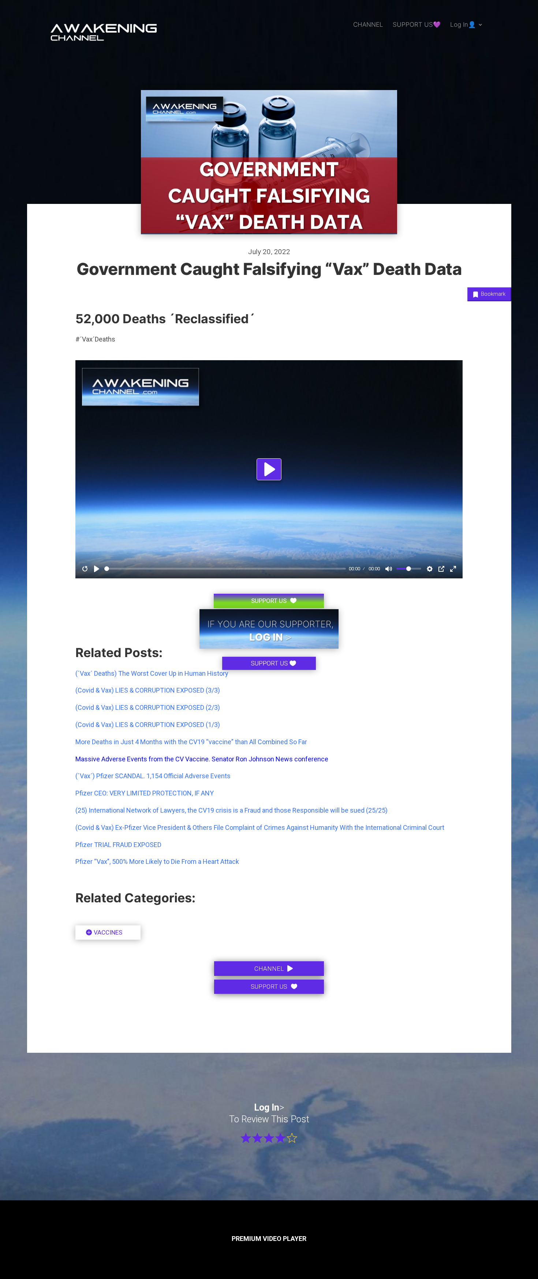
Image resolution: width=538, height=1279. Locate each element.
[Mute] (389, 569)
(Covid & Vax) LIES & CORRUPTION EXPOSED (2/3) (147, 707)
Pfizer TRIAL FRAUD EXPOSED (118, 845)
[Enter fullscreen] (453, 569)
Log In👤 (463, 25)
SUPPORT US (269, 986)
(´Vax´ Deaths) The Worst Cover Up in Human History (151, 673)
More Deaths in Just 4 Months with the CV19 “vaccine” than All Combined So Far (191, 742)
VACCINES (108, 932)
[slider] (225, 568)
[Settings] (430, 569)
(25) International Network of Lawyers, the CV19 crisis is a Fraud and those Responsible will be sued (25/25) (231, 810)
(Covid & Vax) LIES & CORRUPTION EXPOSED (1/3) (147, 724)
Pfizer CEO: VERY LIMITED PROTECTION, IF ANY (144, 793)
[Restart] (85, 569)
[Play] (96, 569)
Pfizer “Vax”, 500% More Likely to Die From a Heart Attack (157, 861)
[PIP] (441, 569)
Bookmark (492, 294)
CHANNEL (368, 25)
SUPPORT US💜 (417, 25)
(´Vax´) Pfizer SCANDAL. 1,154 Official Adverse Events (153, 776)
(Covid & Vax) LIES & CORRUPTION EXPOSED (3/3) (147, 690)
